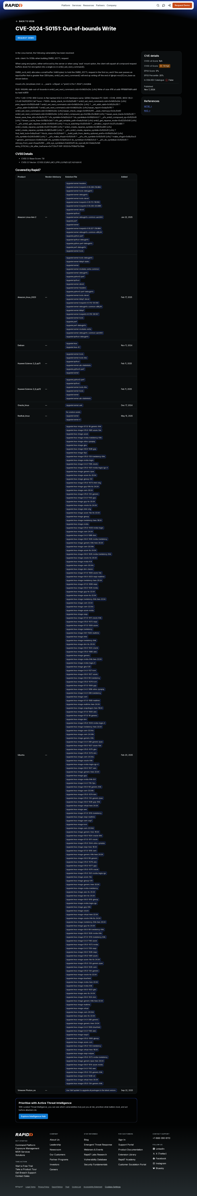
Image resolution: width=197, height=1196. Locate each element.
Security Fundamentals (95, 1164)
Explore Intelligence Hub (33, 1116)
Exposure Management (27, 1148)
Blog (86, 1139)
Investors (54, 1164)
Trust (67, 1187)
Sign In (121, 1139)
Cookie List (76, 1187)
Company (111, 5)
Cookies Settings (113, 1187)
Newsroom (55, 1149)
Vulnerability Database (95, 1159)
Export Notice (57, 1187)
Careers (54, 1169)
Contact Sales (22, 1176)
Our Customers (57, 1154)
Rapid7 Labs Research (95, 1154)
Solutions (20, 1155)
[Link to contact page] (163, 5)
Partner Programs (59, 1159)
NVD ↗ (147, 111)
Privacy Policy (43, 1187)
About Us (55, 1139)
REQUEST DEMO (26, 38)
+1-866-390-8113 (161, 1138)
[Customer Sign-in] (169, 5)
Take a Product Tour (26, 1169)
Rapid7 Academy (126, 1159)
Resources (88, 5)
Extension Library (127, 1154)
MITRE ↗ (148, 106)
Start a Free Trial (24, 1166)
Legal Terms (31, 1187)
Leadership (55, 1144)
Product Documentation (130, 1149)
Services (76, 5)
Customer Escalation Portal (132, 1164)
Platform (66, 5)
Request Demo (182, 5)
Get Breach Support (25, 1172)
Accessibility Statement (93, 1187)
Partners (100, 5)
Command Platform (25, 1145)
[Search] (158, 5)
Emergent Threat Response (98, 1144)
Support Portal (126, 1144)
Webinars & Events (93, 1149)
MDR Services (22, 1151)
